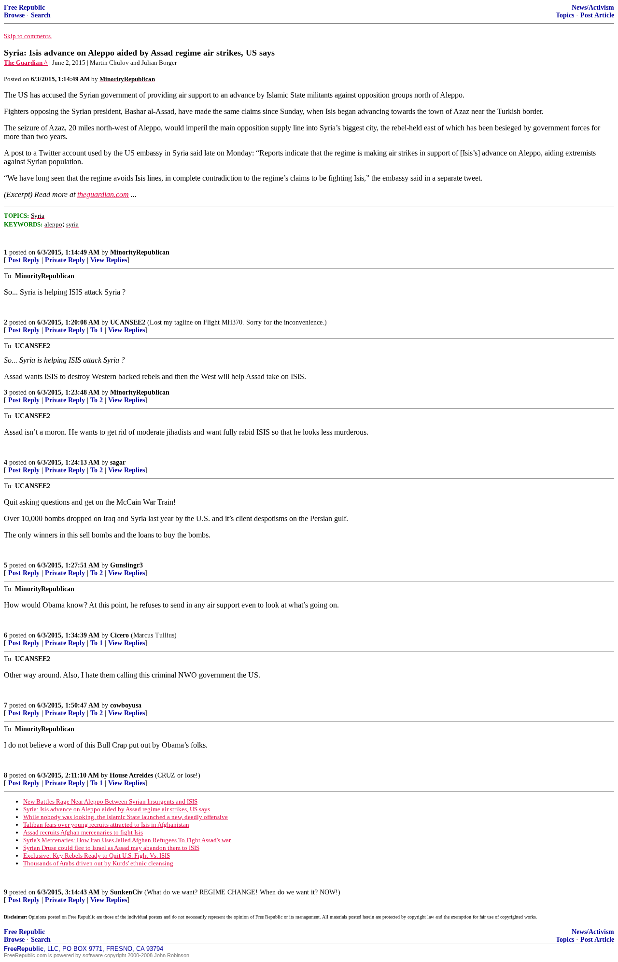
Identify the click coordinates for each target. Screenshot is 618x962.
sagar (118, 462)
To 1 (96, 330)
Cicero (119, 635)
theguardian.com (103, 194)
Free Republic (24, 7)
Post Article (597, 15)
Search (41, 15)
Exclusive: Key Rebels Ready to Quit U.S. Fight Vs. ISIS (96, 855)
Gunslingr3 (126, 565)
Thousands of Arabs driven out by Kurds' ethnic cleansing (98, 863)
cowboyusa (125, 705)
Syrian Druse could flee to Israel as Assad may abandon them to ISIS (111, 847)
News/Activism (593, 7)
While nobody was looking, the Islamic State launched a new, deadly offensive (125, 817)
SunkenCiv (126, 892)
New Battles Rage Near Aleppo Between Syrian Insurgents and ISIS (110, 801)
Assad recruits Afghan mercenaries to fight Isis (83, 832)
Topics (565, 15)
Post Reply (24, 260)
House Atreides (131, 775)
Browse (14, 15)
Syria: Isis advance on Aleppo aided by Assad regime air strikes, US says (116, 809)
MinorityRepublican (139, 252)
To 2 (96, 400)
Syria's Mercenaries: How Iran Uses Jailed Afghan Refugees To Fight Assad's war (127, 840)
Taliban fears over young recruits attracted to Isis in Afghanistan (106, 824)
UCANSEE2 (127, 322)
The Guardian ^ (26, 62)
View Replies (108, 260)
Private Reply (65, 260)
